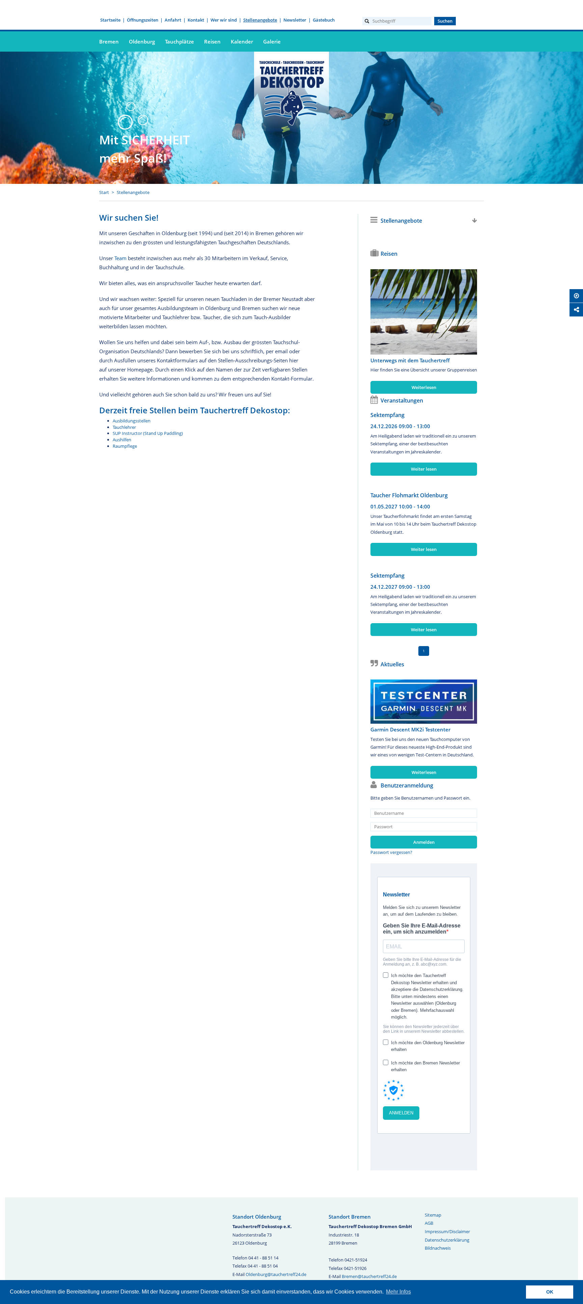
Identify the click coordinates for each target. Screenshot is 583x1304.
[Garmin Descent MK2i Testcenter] (423, 701)
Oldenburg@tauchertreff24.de (276, 1274)
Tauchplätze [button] (179, 41)
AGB (429, 1223)
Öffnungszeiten (142, 20)
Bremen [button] (109, 41)
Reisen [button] (212, 41)
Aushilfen (122, 440)
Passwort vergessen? (391, 852)
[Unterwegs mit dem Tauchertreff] (423, 312)
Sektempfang (387, 415)
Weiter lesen (424, 469)
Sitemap (433, 1215)
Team (120, 258)
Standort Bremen (350, 1216)
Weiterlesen (424, 387)
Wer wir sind (224, 20)
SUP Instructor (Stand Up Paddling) (148, 433)
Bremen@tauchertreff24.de (369, 1276)
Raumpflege (125, 446)
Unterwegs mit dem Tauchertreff (410, 360)
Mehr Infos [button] (398, 1292)
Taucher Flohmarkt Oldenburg (409, 495)
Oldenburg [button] (142, 41)
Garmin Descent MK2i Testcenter (410, 729)
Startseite (110, 20)
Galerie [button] (272, 41)
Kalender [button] (242, 41)
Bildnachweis (438, 1248)
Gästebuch (324, 20)
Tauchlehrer (124, 427)
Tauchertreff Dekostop (291, 92)
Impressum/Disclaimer (447, 1231)
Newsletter (294, 20)
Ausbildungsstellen (131, 421)
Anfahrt (173, 20)
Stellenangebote (260, 20)
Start (104, 192)
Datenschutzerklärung (447, 1240)
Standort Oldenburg (256, 1216)
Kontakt (196, 20)
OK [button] (549, 1292)
